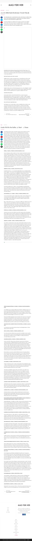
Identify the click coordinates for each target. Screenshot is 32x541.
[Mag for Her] (16, 5)
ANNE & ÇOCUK (16, 523)
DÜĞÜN (16, 522)
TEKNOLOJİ (16, 529)
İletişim (8, 510)
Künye (8, 509)
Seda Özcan (2, 129)
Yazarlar (8, 507)
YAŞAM (3, 10)
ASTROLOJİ (16, 526)
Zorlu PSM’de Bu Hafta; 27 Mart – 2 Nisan (14, 127)
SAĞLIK (1, 10)
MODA (16, 519)
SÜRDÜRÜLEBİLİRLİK (16, 532)
